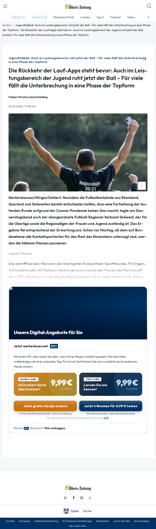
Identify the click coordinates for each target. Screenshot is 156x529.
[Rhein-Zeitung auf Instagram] (82, 498)
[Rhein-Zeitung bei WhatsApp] (65, 498)
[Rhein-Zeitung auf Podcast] (90, 498)
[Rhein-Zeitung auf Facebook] (74, 498)
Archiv (6, 25)
